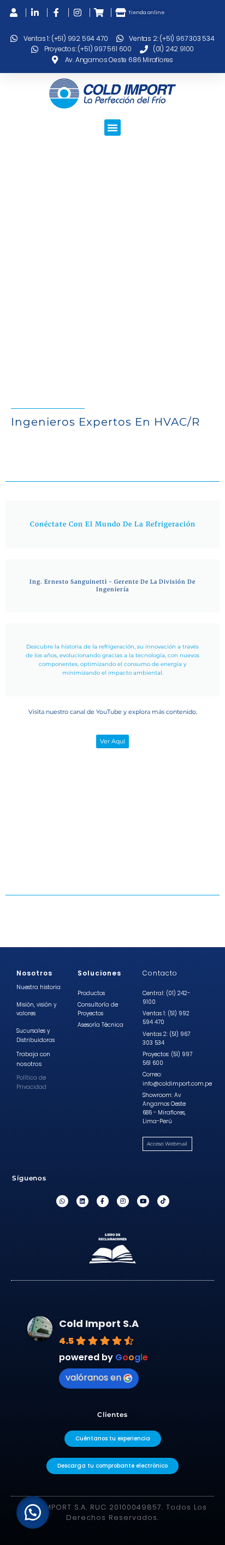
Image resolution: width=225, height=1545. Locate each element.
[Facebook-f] (103, 1201)
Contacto (160, 973)
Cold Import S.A (99, 1323)
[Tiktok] (163, 1201)
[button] (112, 127)
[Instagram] (123, 1201)
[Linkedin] (82, 1201)
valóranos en (93, 1377)
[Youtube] (143, 1201)
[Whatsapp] (62, 1201)
